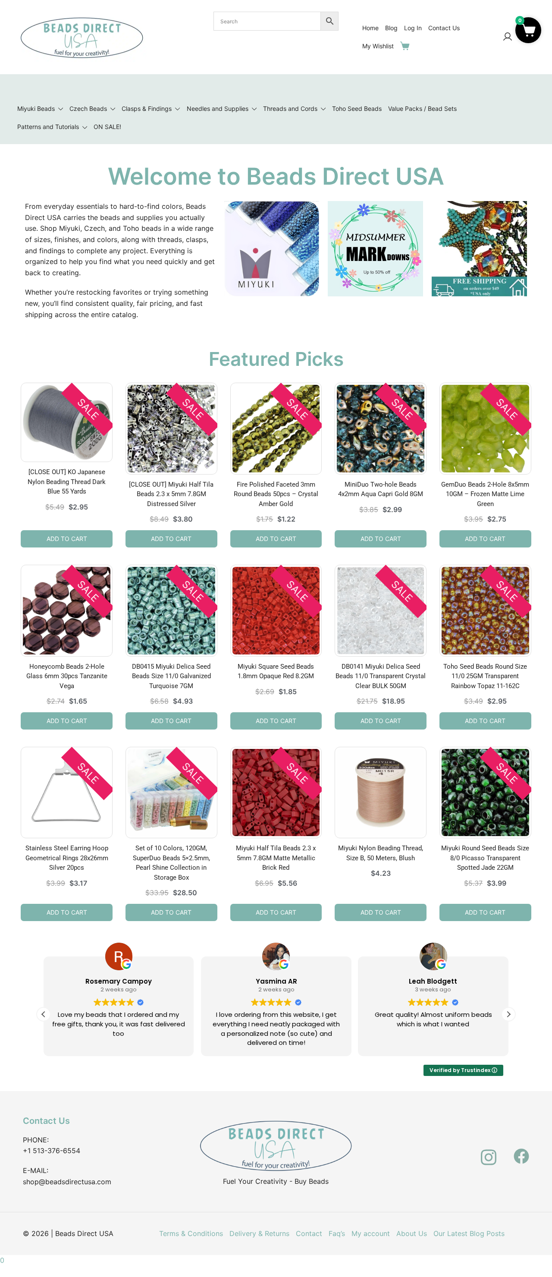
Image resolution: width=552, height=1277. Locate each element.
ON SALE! (107, 126)
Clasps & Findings (147, 108)
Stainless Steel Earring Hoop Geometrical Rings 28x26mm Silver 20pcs (66, 857)
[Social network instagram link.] (488, 1151)
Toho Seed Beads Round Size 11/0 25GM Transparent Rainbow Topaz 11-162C (485, 676)
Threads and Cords (290, 108)
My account (370, 1233)
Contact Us (444, 27)
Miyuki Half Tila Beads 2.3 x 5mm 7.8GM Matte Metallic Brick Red (276, 857)
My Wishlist (378, 46)
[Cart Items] (406, 45)
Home (370, 27)
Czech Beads (88, 108)
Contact (309, 1233)
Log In (413, 27)
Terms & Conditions (191, 1233)
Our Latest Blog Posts (469, 1233)
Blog (391, 27)
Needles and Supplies (217, 108)
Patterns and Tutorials (48, 126)
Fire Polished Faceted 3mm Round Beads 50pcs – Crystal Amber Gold (276, 494)
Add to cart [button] (67, 538)
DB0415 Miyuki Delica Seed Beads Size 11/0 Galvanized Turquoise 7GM (171, 676)
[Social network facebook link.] (521, 1151)
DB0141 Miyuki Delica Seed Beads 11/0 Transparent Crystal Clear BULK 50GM (381, 676)
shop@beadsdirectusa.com (67, 1181)
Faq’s (337, 1233)
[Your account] (507, 37)
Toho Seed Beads (357, 108)
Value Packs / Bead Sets (422, 108)
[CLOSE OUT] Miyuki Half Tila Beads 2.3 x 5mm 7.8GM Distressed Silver (171, 494)
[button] (508, 1014)
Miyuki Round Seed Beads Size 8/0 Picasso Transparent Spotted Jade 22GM (485, 857)
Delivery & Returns (259, 1233)
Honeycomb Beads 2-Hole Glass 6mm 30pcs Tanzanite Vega (66, 676)
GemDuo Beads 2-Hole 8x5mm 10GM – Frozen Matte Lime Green (485, 494)
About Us (411, 1233)
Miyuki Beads (36, 108)
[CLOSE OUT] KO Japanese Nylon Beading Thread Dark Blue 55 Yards (67, 481)
